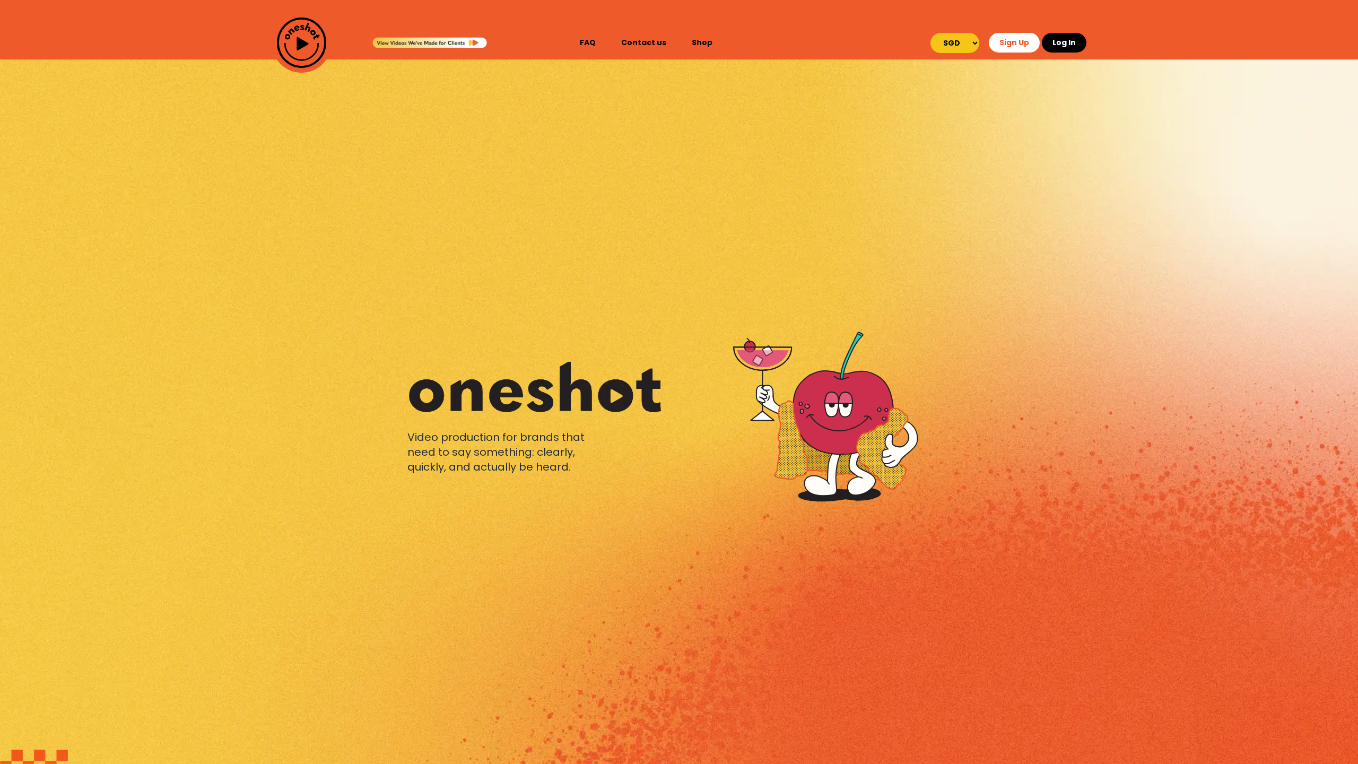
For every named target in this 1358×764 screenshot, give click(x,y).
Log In (1064, 42)
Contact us (643, 42)
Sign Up (1014, 42)
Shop (702, 42)
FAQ (588, 42)
